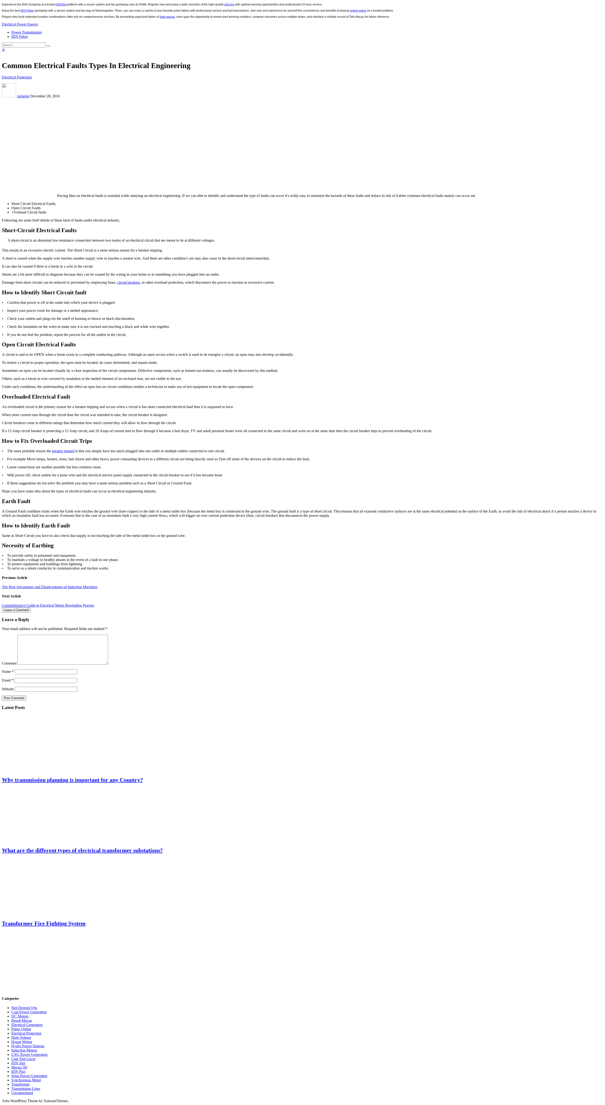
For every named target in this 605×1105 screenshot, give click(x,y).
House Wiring (21, 1042)
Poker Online (21, 1029)
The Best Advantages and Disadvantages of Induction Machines (49, 587)
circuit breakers (128, 282)
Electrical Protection (17, 77)
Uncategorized (22, 1093)
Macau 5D (19, 1067)
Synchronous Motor (26, 1080)
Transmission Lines (25, 1089)
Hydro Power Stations (27, 1046)
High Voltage (21, 1037)
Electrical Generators (27, 1025)
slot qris (229, 4)
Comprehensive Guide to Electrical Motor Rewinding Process (48, 605)
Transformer (20, 1084)
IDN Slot (18, 1063)
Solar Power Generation (29, 1076)
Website (8, 689)
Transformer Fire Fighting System (44, 923)
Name (8, 672)
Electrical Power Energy (20, 24)
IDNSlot (61, 4)
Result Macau (21, 1020)
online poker (358, 10)
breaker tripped (63, 451)
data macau (167, 16)
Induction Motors (24, 1050)
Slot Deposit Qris (24, 1008)
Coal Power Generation (29, 1012)
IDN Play (18, 1072)
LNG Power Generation (29, 1055)
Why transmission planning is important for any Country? (72, 780)
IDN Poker (27, 10)
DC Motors (19, 1016)
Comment (9, 663)
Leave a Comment (16, 610)
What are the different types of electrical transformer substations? (82, 850)
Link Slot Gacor (23, 1059)
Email (7, 680)
